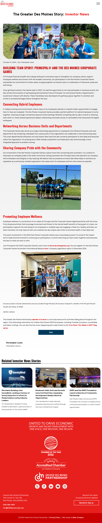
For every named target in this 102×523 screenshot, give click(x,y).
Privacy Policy (54, 517)
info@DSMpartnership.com (13, 508)
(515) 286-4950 (9, 505)
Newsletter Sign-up (86, 503)
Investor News (77, 14)
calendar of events (38, 319)
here (46, 249)
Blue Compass (78, 517)
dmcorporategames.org (60, 246)
